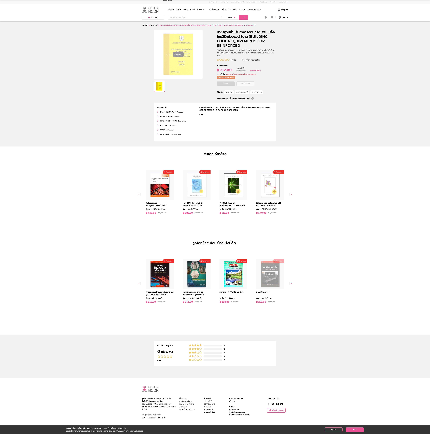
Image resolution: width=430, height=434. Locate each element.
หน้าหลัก (145, 25)
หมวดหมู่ (154, 17)
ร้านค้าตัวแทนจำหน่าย (187, 409)
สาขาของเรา (183, 407)
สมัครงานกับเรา (235, 409)
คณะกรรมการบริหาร (186, 404)
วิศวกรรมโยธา (257, 92)
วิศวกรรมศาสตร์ (242, 92)
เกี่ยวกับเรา (183, 398)
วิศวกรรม (228, 92)
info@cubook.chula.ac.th (151, 414)
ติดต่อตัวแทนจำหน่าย (237, 412)
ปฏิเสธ (333, 430)
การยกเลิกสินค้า (210, 412)
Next (291, 194)
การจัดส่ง (207, 407)
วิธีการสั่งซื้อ (208, 401)
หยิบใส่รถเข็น (245, 84)
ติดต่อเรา (232, 407)
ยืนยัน (355, 430)
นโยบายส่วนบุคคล (236, 398)
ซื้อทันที (225, 84)
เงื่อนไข (232, 401)
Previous (139, 194)
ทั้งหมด (230, 17)
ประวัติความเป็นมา (185, 401)
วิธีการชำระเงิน (209, 404)
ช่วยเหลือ (207, 398)
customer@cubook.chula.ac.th (153, 417)
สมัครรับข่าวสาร (278, 410)
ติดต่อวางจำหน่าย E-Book (239, 415)
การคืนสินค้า (208, 409)
